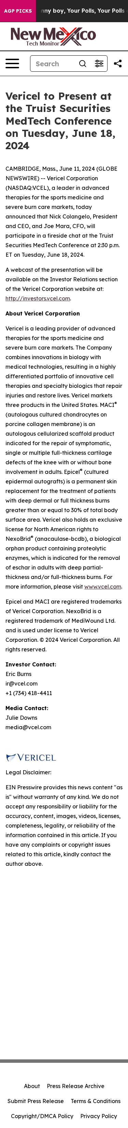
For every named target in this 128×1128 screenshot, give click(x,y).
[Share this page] (118, 63)
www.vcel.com (102, 586)
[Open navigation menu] (12, 63)
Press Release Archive (75, 1086)
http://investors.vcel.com (37, 298)
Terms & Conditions (95, 1101)
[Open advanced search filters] (99, 63)
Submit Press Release (36, 1101)
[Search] (82, 63)
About (32, 1086)
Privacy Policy (98, 1116)
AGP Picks (18, 11)
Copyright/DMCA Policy (42, 1116)
